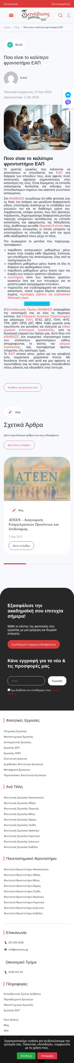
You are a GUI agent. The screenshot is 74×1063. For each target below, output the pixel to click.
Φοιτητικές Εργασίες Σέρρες (20, 819)
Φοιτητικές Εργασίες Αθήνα (20, 803)
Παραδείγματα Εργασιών (18, 999)
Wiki (6, 1030)
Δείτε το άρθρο (21, 545)
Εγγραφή (57, 681)
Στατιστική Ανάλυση (15, 758)
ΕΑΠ (59, 172)
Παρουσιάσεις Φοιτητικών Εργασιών (25, 775)
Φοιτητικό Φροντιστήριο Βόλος (22, 880)
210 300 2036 (16, 942)
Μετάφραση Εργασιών (17, 769)
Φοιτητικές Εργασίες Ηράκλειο (21, 830)
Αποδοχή (26, 1055)
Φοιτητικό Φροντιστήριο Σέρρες (22, 886)
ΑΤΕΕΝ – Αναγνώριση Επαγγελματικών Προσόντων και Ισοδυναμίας (34, 524)
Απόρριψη (47, 1055)
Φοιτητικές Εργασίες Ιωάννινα (21, 841)
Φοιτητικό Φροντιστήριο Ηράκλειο (24, 897)
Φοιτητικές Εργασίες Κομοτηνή (22, 836)
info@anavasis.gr (18, 949)
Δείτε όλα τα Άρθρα (19, 445)
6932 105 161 (16, 972)
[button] (15, 563)
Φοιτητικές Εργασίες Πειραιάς (21, 808)
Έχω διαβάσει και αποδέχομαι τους (33, 691)
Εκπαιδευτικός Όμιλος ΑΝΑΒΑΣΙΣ (30, 309)
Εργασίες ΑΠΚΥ (12, 753)
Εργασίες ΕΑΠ (12, 747)
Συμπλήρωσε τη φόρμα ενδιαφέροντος (34, 644)
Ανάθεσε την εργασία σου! (23, 387)
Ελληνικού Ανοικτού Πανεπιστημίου (46, 316)
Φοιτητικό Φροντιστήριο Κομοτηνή (24, 902)
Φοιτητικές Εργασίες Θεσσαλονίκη (24, 797)
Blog (17, 27)
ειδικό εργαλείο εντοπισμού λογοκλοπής (37, 328)
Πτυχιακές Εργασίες (15, 731)
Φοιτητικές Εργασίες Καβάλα (21, 847)
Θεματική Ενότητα (51, 225)
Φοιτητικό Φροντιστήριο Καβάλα (23, 913)
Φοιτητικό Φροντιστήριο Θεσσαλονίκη (26, 869)
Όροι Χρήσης (11, 1019)
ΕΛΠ (29, 319)
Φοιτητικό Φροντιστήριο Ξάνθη (22, 891)
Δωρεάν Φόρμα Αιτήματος (37, 304)
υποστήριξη (15, 277)
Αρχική (7, 27)
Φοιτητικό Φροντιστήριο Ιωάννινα (24, 908)
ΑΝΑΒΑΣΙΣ (16, 198)
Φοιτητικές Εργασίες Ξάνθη (20, 825)
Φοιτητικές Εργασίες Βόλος (19, 814)
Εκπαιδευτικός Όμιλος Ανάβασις (22, 994)
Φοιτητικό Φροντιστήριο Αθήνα (22, 875)
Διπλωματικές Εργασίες (17, 742)
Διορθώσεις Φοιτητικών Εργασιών (23, 764)
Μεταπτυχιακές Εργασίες (18, 736)
